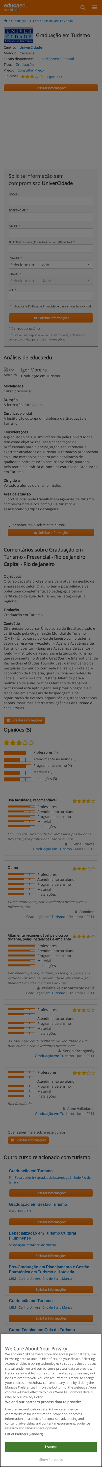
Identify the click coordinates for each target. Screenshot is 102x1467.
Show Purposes (51, 1459)
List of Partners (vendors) (24, 1434)
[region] (51, 1400)
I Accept (51, 1446)
